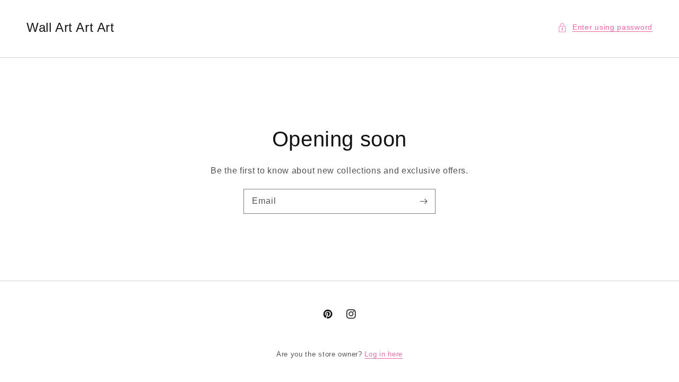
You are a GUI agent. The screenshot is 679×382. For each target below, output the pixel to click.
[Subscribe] (423, 201)
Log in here (383, 354)
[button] (605, 27)
